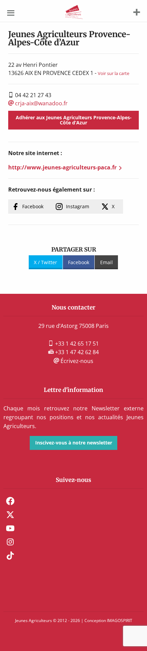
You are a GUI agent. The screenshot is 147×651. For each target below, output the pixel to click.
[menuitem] (73, 501)
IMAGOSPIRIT (119, 620)
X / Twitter (45, 262)
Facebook (32, 206)
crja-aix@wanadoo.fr (41, 103)
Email (106, 262)
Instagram (77, 206)
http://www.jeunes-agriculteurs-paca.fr (62, 167)
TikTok (10, 555)
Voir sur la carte (113, 73)
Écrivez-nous (76, 361)
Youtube (10, 528)
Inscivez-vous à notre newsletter (73, 442)
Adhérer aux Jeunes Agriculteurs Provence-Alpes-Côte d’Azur (74, 119)
